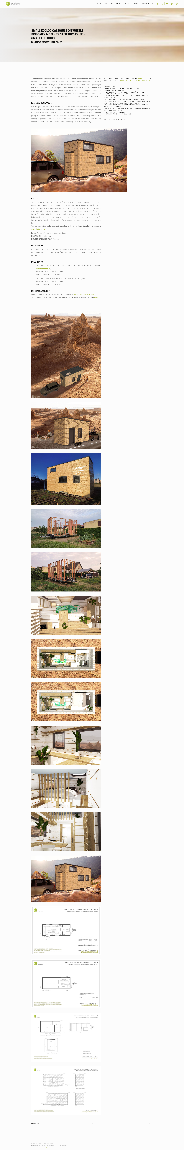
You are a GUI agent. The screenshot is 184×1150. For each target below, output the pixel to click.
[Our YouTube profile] (167, 4)
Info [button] (118, 3)
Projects (109, 3)
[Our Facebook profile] (157, 4)
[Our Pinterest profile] (176, 4)
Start (99, 3)
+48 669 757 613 (59, 1147)
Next (151, 1123)
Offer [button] (127, 3)
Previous (35, 1123)
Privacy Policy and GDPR (145, 1147)
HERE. (96, 297)
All (92, 1123)
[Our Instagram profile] (162, 4)
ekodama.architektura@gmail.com (87, 295)
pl (153, 3)
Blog (136, 3)
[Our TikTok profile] (172, 4)
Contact (145, 3)
